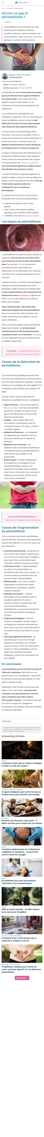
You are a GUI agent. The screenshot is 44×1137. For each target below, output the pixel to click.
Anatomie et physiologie (15, 8)
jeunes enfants (13, 408)
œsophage (12, 264)
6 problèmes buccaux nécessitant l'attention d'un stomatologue (19, 882)
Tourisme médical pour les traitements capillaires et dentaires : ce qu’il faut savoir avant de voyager (21, 852)
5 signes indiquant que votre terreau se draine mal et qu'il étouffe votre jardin (21, 793)
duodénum (24, 295)
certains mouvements (30, 163)
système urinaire (32, 216)
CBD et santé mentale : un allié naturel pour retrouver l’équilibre (20, 910)
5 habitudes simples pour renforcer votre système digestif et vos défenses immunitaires (21, 969)
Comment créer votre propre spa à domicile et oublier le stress (19, 939)
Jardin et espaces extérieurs (12, 789)
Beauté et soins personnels (12, 936)
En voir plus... (22, 978)
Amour (4, 761)
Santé (3, 8)
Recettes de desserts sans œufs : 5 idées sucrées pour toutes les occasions (22, 821)
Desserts (5, 818)
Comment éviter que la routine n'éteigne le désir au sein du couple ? (22, 764)
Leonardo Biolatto (15, 77)
